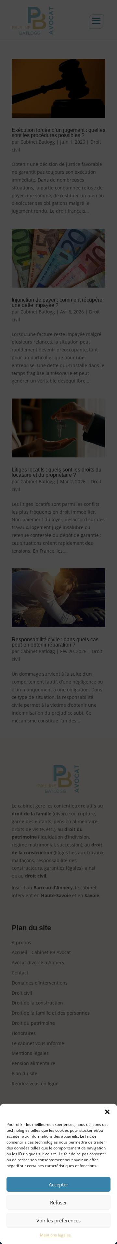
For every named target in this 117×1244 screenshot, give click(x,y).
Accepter (58, 1184)
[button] (107, 1112)
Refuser (58, 1202)
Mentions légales (55, 1235)
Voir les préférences (58, 1220)
